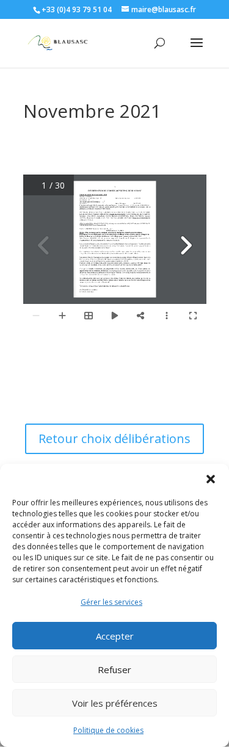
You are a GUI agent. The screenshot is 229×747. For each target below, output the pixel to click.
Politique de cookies (108, 730)
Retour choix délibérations (114, 438)
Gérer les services (111, 602)
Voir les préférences (115, 703)
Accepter (115, 636)
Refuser (114, 669)
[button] (211, 479)
